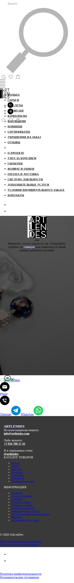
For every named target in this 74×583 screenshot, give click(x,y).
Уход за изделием (22, 158)
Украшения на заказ (24, 137)
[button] (3, 76)
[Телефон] (10, 204)
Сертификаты (19, 131)
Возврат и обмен (21, 169)
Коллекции (17, 121)
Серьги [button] (13, 100)
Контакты (16, 195)
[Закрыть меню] (1, 89)
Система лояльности (25, 179)
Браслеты (15, 105)
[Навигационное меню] (2, 81)
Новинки (15, 126)
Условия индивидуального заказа (36, 190)
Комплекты (17, 116)
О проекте (16, 153)
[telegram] (10, 113)
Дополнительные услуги (28, 184)
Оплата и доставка (23, 174)
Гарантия (15, 163)
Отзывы (14, 142)
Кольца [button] (14, 94)
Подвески (16, 110)
